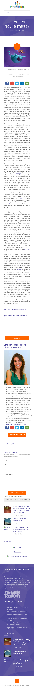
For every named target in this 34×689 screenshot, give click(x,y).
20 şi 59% (20, 198)
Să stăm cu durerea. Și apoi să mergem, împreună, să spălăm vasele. (21, 529)
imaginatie (20, 69)
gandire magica (12, 69)
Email (7, 465)
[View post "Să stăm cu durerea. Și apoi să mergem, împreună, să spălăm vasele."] (7, 529)
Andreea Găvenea (24, 74)
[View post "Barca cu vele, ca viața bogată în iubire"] (7, 521)
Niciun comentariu (18, 76)
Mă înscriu (17, 338)
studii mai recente (13, 204)
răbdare (21, 72)
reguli (26, 72)
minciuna (18, 173)
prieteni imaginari (14, 72)
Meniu (7, 12)
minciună (26, 69)
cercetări (19, 269)
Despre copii (11, 74)
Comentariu (9, 474)
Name (7, 460)
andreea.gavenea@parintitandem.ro (16, 424)
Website (7, 470)
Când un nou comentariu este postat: (14, 496)
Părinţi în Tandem (14, 685)
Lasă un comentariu (16, 434)
